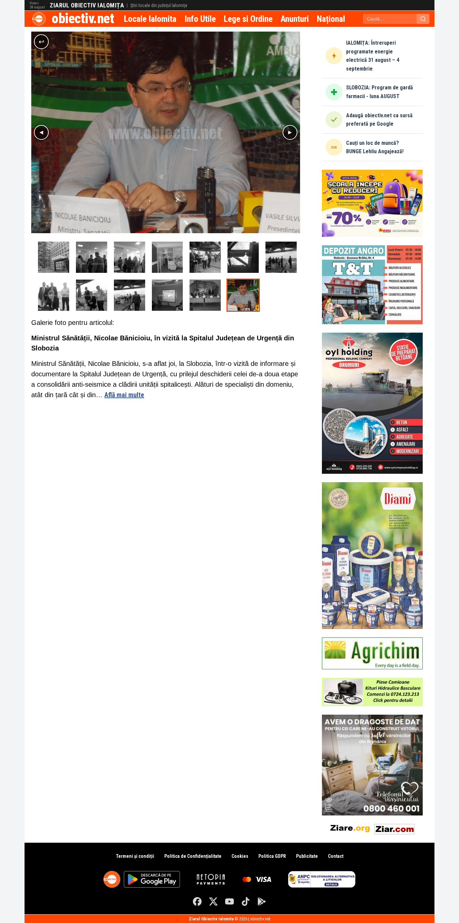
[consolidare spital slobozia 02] (205, 295)
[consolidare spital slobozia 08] (243, 257)
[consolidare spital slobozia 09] (205, 257)
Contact (335, 856)
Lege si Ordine (248, 19)
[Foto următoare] (290, 132)
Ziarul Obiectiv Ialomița (87, 5)
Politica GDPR (272, 856)
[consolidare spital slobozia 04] (129, 295)
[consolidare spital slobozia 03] (167, 295)
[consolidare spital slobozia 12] (91, 257)
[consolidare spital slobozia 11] (129, 257)
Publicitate (307, 856)
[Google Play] (261, 901)
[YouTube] (229, 901)
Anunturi (295, 19)
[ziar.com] (394, 828)
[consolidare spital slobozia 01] (53, 257)
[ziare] (350, 828)
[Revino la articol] (41, 41)
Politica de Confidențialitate (192, 856)
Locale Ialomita (150, 19)
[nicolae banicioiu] (243, 295)
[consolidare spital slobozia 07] (281, 257)
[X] (213, 901)
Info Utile (200, 19)
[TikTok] (245, 901)
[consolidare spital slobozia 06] (53, 295)
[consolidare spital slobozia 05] (91, 295)
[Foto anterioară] (41, 132)
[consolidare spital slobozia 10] (167, 257)
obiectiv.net (83, 19)
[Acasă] (39, 18)
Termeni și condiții (135, 856)
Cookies (240, 856)
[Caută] (423, 19)
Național (331, 19)
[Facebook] (197, 901)
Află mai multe (124, 395)
